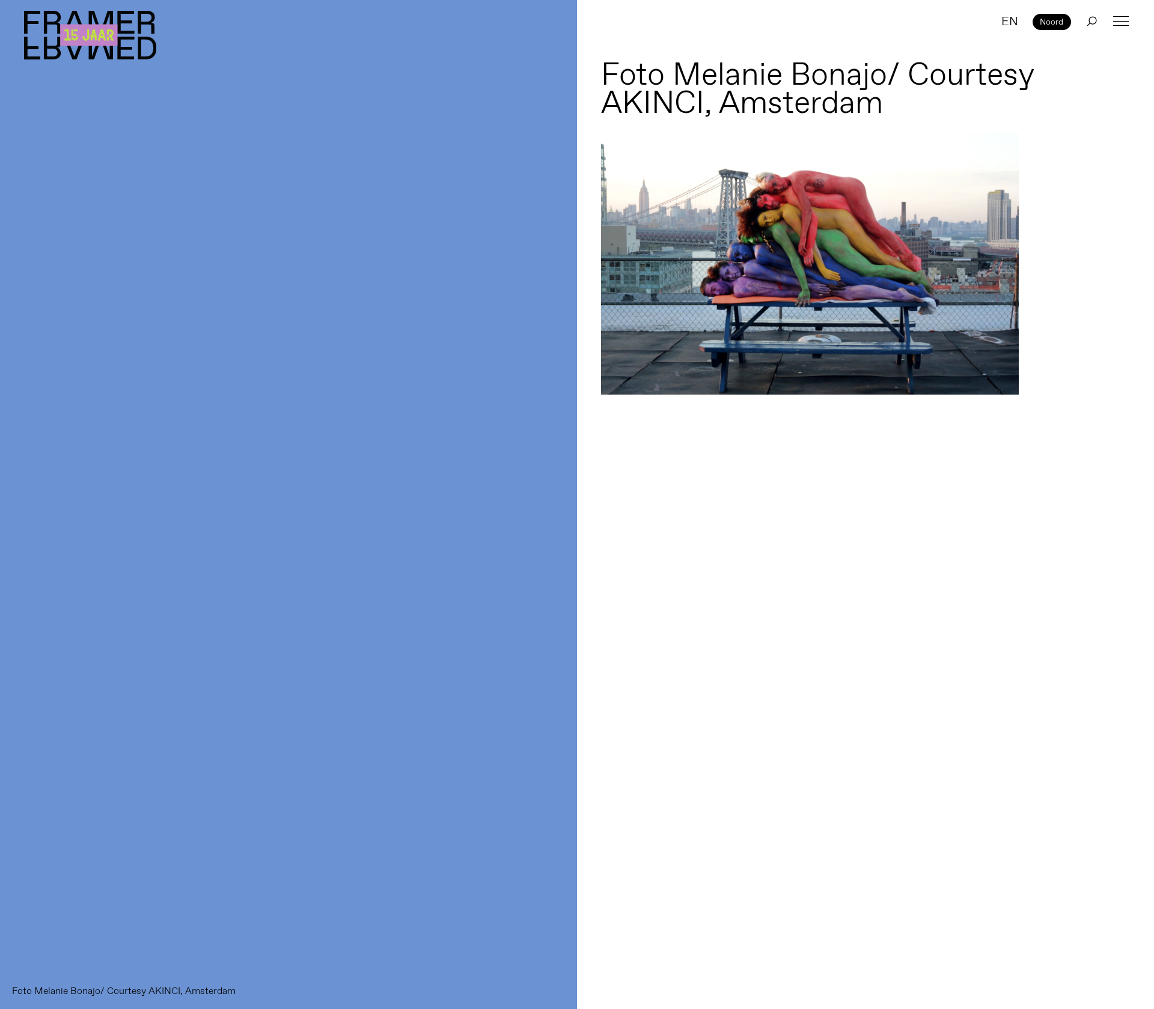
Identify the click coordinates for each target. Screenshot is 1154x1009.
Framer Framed (90, 35)
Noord (1051, 21)
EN (1009, 21)
